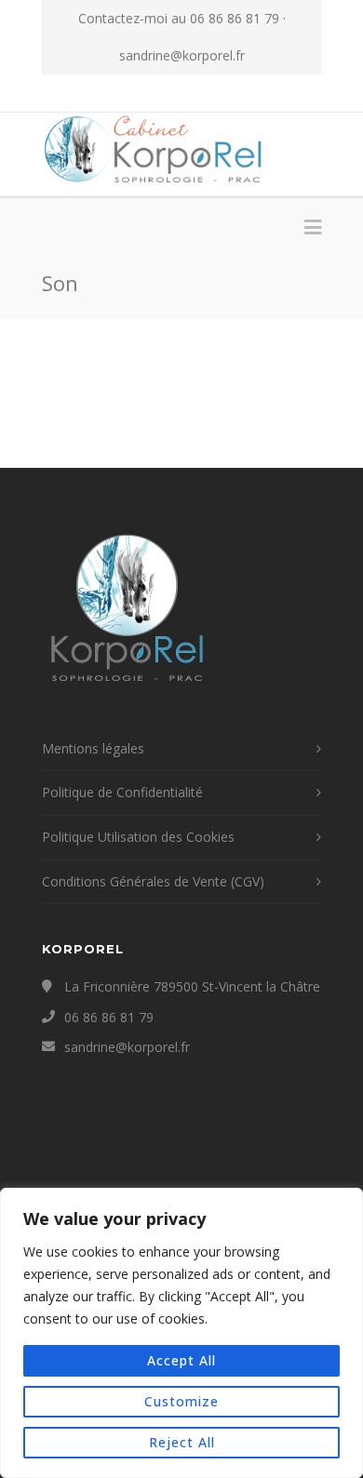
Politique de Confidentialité (122, 792)
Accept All (181, 1360)
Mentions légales (93, 748)
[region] (181, 1333)
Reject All (182, 1442)
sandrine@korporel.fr (182, 55)
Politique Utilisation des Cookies (138, 837)
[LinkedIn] (222, 93)
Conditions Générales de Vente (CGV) (153, 881)
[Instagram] (181, 93)
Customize (181, 1401)
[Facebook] (140, 93)
